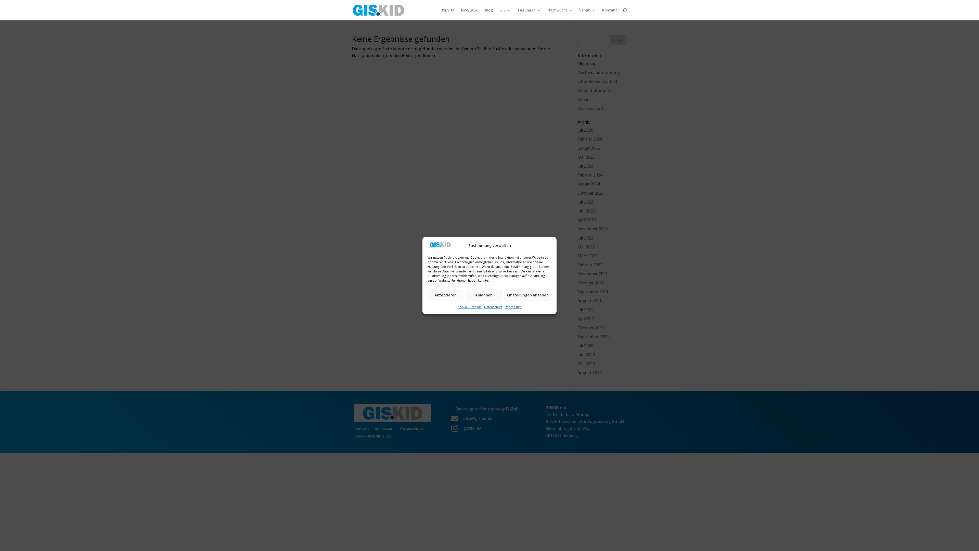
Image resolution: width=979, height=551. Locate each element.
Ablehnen (484, 294)
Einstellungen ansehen (528, 294)
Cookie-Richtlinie (470, 307)
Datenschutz (493, 307)
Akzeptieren (445, 294)
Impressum (513, 307)
